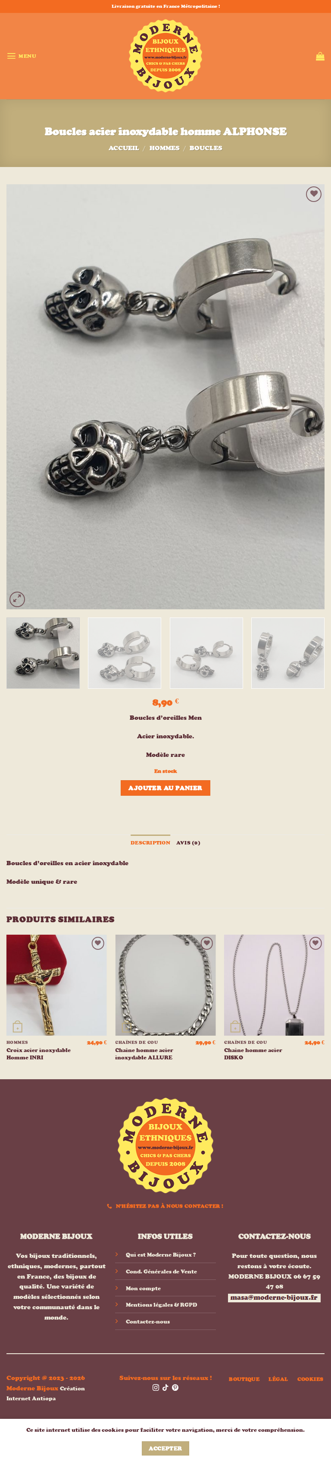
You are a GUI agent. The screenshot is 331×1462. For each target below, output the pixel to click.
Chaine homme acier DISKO (253, 1054)
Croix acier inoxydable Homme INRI (38, 1054)
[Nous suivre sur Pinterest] (175, 1388)
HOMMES (165, 147)
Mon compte (143, 1288)
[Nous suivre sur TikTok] (165, 1388)
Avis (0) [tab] (188, 843)
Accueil (124, 147)
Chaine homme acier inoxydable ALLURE (144, 1054)
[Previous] (23, 396)
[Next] (307, 396)
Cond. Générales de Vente (161, 1271)
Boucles (206, 147)
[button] (21, 56)
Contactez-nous (148, 1321)
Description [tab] (150, 843)
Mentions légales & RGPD (161, 1304)
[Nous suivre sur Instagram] (156, 1388)
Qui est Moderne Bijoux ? (161, 1254)
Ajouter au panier (165, 788)
